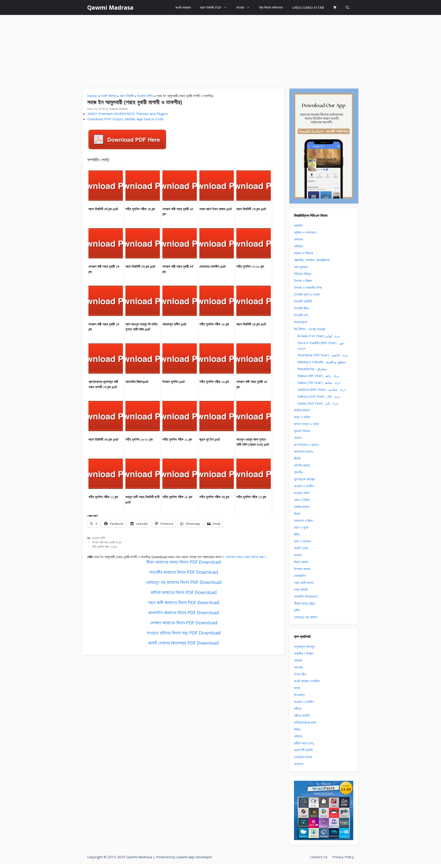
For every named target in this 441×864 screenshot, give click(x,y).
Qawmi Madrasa (110, 7)
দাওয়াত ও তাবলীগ (304, 486)
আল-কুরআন (301, 266)
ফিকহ (297, 513)
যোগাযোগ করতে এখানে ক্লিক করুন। (246, 556)
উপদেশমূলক (300, 322)
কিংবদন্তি (299, 694)
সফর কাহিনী (301, 589)
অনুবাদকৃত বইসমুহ (304, 646)
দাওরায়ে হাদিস (302, 493)
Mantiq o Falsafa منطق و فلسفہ (321, 361)
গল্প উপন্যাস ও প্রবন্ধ (306, 444)
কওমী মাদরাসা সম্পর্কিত (307, 681)
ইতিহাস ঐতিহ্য (302, 273)
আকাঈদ (298, 225)
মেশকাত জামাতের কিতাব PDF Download (183, 623)
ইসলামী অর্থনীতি (303, 301)
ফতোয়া (240, 7)
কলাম (297, 688)
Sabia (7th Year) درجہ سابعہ (318, 382)
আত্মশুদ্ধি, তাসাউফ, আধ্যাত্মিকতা (312, 260)
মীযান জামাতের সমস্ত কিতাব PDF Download (184, 562)
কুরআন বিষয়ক (302, 430)
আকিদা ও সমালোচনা (305, 232)
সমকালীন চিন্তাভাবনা (306, 596)
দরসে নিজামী (126, 95)
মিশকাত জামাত (302, 568)
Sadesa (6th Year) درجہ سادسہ (321, 389)
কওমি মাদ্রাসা (183, 7)
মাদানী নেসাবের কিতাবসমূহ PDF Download (183, 643)
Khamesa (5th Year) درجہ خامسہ (322, 355)
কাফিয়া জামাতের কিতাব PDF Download (184, 592)
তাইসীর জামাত (302, 465)
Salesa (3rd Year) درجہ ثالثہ (318, 396)
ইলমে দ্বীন (300, 674)
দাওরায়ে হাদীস (145, 95)
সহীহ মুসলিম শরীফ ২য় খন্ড (104, 547)
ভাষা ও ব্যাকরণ (302, 541)
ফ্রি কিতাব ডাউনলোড (271, 7)
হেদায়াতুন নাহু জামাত (305, 617)
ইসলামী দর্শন (301, 315)
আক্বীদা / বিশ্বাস (304, 653)
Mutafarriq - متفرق (312, 368)
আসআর (298, 667)
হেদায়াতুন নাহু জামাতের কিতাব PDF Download (183, 582)
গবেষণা (298, 437)
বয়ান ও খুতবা (301, 527)
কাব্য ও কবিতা (302, 417)
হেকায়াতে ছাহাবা (303, 757)
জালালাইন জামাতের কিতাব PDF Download (183, 612)
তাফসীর (298, 472)
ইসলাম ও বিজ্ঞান (303, 280)
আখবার (298, 660)
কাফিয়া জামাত (302, 410)
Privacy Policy (343, 857)
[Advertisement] (220, 49)
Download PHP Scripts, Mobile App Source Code (125, 119)
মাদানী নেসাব (301, 548)
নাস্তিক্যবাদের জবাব (305, 722)
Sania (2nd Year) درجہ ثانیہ (317, 403)
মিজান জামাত (301, 562)
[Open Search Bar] (347, 7)
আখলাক (298, 239)
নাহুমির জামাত (301, 506)
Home (92, 95)
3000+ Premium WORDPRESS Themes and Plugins (127, 113)
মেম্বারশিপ (300, 575)
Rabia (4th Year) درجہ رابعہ (318, 375)
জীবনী (297, 458)
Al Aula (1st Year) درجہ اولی (318, 335)
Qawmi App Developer (194, 857)
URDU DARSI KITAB (308, 7)
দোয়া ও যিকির (301, 499)
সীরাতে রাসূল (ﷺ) (304, 603)
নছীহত (298, 708)
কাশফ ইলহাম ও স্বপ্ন (306, 424)
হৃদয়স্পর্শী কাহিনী (303, 750)
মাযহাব (298, 555)
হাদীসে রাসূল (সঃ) (304, 743)
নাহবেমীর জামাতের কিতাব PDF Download (183, 572)
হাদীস (297, 610)
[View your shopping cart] (334, 7)
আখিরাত (298, 246)
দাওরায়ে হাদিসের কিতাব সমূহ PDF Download (183, 633)
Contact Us (319, 857)
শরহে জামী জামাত (304, 582)
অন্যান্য (298, 763)
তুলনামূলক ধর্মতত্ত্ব (304, 479)
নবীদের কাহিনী (302, 715)
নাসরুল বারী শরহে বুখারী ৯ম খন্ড (107, 542)
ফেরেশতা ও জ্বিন (303, 520)
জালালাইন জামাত (303, 451)
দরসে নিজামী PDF (210, 7)
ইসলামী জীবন (301, 308)
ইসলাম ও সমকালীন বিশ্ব (308, 287)
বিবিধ (297, 534)
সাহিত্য (298, 736)
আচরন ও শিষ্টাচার (303, 253)
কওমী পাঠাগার (108, 95)
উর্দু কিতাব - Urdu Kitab (309, 329)
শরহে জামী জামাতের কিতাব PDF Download (183, 602)
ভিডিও (297, 729)
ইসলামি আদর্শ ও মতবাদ (307, 294)
